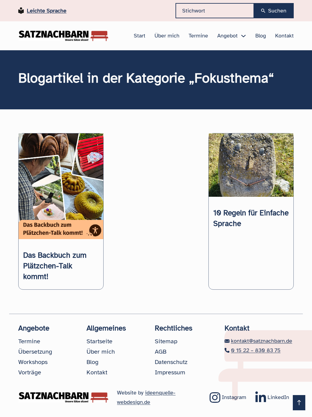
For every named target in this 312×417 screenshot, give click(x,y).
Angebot (227, 35)
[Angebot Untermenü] (243, 36)
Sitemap (166, 341)
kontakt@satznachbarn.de (261, 340)
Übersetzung (35, 351)
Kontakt (284, 35)
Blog (260, 35)
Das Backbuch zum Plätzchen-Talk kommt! (55, 265)
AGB (160, 351)
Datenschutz (171, 362)
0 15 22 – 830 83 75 (256, 350)
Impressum (170, 372)
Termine (198, 35)
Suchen (277, 10)
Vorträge (29, 372)
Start (139, 35)
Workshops (33, 362)
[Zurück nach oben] (299, 402)
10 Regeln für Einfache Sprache (251, 218)
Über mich (166, 35)
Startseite (99, 341)
